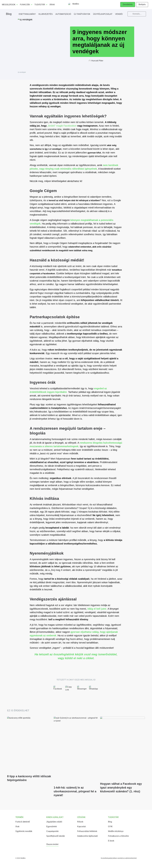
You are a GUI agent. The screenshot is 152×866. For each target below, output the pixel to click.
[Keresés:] (137, 13)
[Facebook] (58, 691)
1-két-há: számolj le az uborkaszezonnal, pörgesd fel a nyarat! (75, 791)
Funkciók (25, 5)
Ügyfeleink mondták (23, 831)
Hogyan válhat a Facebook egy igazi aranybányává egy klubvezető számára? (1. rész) (121, 787)
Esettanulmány (27, 14)
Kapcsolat (81, 826)
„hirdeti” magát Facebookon (61, 125)
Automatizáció (63, 14)
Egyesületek (51, 826)
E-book (111, 841)
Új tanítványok (82, 14)
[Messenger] (82, 691)
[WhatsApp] (94, 691)
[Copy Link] (70, 691)
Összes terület (52, 844)
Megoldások (8, 5)
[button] (127, 4)
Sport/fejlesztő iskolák (55, 836)
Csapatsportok (52, 831)
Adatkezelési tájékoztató (87, 836)
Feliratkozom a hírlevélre (118, 836)
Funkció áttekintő (22, 822)
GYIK (110, 826)
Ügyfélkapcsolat (102, 14)
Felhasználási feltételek (87, 831)
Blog (9, 13)
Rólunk (80, 822)
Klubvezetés (46, 14)
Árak (52, 5)
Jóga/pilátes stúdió (54, 822)
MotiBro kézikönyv (116, 831)
